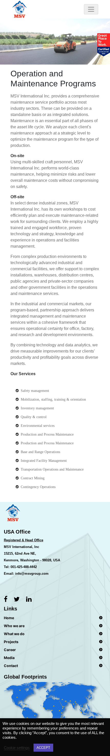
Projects (11, 642)
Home (9, 618)
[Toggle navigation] (91, 9)
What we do (14, 634)
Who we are (14, 626)
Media (9, 657)
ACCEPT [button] (43, 748)
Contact (11, 665)
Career (10, 649)
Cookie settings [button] (17, 748)
